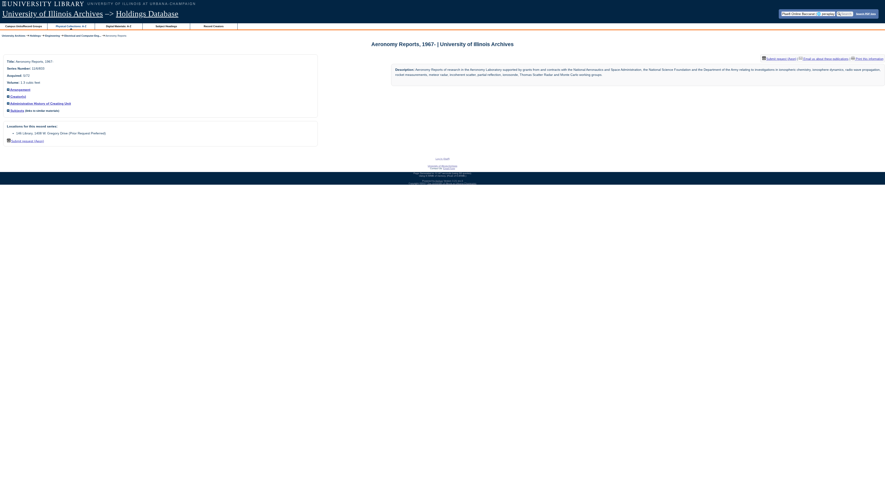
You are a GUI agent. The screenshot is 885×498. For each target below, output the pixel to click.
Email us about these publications (825, 59)
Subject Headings (166, 26)
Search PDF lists (866, 13)
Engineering (52, 35)
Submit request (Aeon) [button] (27, 141)
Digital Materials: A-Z (118, 26)
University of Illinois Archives (52, 13)
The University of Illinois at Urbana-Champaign (451, 183)
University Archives (13, 35)
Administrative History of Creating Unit (40, 103)
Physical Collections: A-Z (71, 26)
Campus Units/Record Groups (23, 26)
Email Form (449, 168)
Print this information (869, 59)
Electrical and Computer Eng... (82, 35)
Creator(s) (17, 96)
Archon (439, 181)
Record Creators (214, 26)
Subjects (16, 111)
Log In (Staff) (443, 158)
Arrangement (19, 90)
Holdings (35, 35)
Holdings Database (147, 13)
